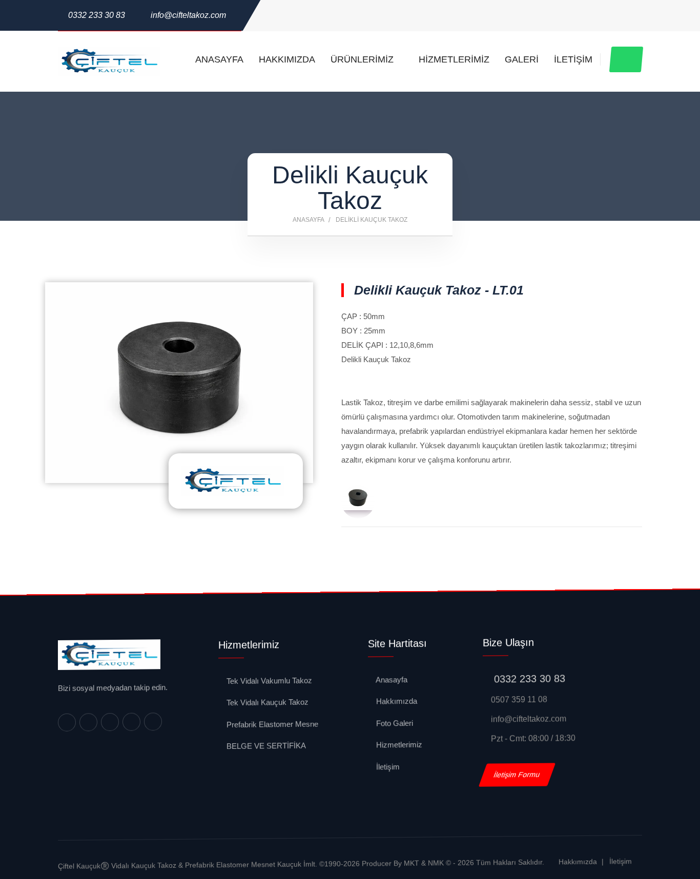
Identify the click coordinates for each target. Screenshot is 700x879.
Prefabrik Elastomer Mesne (271, 724)
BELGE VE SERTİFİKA (265, 745)
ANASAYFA (219, 59)
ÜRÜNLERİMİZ (363, 59)
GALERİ (522, 59)
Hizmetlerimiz (398, 744)
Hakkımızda (395, 701)
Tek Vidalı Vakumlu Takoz (268, 680)
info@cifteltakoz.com (188, 15)
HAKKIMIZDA (287, 59)
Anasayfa (308, 219)
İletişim (387, 766)
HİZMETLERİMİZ (454, 59)
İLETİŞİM (573, 59)
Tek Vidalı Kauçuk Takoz (266, 702)
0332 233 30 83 (96, 15)
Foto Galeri (393, 723)
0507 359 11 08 (518, 699)
